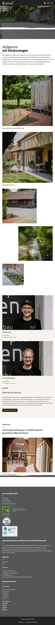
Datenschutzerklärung (31, 622)
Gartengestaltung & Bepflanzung (10, 573)
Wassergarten (5, 591)
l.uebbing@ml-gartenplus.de (9, 383)
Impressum (21, 622)
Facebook (4, 607)
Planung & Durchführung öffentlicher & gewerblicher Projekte (17, 577)
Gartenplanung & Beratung (8, 570)
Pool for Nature (6, 601)
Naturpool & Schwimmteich (9, 589)
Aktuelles (4, 605)
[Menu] (52, 3)
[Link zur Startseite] (9, 3)
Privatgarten (5, 594)
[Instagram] (48, 2)
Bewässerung (5, 598)
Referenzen (5, 603)
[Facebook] (45, 2)
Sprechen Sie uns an (10, 410)
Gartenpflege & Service (7, 575)
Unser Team (5, 562)
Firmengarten (5, 596)
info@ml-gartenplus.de (10, 503)
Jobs (3, 564)
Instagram (4, 609)
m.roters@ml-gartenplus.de (9, 337)
